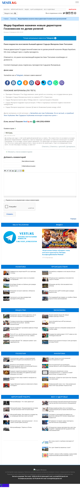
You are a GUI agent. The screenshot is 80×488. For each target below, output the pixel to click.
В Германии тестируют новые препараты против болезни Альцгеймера (61, 421)
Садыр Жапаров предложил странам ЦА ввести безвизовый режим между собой (33, 107)
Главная (6, 19)
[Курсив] (7, 171)
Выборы (6, 9)
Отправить (9, 214)
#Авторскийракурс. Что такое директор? (22, 401)
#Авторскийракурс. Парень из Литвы (21, 427)
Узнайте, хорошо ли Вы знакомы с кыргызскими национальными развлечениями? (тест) (63, 454)
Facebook (66, 13)
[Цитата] (18, 171)
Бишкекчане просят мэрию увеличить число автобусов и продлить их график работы (23, 315)
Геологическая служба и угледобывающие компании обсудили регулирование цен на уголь (22, 360)
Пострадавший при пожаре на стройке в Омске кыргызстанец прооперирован (63, 298)
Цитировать (70, 146)
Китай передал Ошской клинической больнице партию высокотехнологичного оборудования (63, 402)
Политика (13, 19)
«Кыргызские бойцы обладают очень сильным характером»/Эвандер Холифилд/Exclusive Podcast (56, 252)
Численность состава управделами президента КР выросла (20, 298)
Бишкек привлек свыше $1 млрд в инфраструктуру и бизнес (59, 315)
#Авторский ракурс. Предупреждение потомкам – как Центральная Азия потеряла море (24, 408)
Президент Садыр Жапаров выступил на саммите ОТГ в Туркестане (29, 97)
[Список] (20, 171)
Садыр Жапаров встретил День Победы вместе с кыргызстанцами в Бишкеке (32, 100)
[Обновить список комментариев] (16, 128)
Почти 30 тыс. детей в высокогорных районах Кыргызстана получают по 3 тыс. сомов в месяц (23, 335)
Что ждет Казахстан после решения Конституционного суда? (59, 359)
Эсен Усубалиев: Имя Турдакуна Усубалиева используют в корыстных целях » (30, 115)
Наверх (73, 219)
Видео (27, 9)
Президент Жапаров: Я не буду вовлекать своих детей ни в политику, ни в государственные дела (39, 94)
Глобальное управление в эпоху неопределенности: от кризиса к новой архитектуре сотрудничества (60, 372)
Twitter (63, 13)
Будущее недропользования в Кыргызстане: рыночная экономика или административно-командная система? (23, 372)
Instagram (72, 13)
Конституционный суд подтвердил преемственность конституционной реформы (62, 365)
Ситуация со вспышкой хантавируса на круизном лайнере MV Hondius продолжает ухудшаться (62, 416)
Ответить (45, 146)
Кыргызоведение (36, 9)
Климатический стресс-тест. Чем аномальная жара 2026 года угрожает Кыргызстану (62, 384)
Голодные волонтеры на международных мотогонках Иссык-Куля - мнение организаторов (22, 323)
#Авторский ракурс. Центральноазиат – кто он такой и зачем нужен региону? (24, 421)
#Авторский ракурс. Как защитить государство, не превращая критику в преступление (24, 415)
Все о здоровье (49, 9)
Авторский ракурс (17, 9)
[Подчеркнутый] (10, 171)
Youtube (69, 13)
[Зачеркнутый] (13, 171)
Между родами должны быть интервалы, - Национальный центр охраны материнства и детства (62, 409)
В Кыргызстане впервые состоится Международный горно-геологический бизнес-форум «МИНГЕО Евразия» (24, 366)
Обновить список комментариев (20, 152)
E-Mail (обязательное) (28, 166)
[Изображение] (15, 171)
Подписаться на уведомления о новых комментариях (22, 200)
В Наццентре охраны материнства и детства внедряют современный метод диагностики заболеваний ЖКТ (62, 429)
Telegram (75, 13)
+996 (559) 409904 (43, 121)
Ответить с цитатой (57, 146)
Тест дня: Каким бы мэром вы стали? (60, 447)
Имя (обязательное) (28, 161)
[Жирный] (5, 171)
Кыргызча (72, 9)
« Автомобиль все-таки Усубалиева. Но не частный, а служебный (51, 113)
